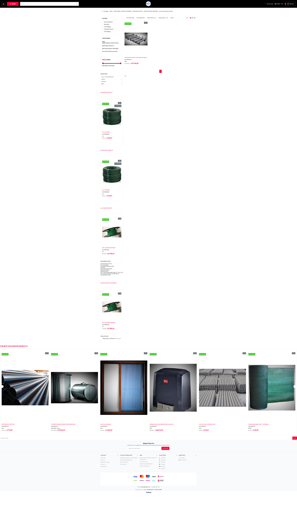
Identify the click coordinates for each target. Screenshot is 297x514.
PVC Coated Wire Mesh (162, 424)
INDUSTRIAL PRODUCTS (108, 45)
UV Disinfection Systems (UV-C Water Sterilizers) (136, 57)
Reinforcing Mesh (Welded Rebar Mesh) (216, 424)
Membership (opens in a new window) (129, 457)
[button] (109, 455)
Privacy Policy (123, 464)
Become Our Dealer (105, 462)
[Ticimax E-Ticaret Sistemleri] (148, 492)
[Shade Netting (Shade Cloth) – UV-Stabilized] (81, 387)
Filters (104, 18)
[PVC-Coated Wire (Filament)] (111, 232)
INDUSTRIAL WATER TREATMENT (110, 48)
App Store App (183, 460)
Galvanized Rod (104, 271)
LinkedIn (163, 464)
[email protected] (139, 489)
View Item (116, 120)
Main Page (103, 457)
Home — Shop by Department (3, 4)
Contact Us (103, 464)
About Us (103, 460)
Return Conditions (124, 462)
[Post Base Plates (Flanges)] (131, 387)
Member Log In (117, 338)
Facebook (163, 457)
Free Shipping (107, 26)
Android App (182, 457)
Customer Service (144, 461)
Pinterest (163, 462)
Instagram (163, 460)
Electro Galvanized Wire (106, 268)
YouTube (163, 466)
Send (295, 438)
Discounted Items (108, 22)
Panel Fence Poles (105, 270)
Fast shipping (107, 31)
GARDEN (103, 79)
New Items (106, 24)
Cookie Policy (104, 466)
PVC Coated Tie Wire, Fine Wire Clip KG (110, 273)
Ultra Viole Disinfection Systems (110, 51)
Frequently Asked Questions (146, 463)
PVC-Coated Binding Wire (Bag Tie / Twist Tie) (112, 272)
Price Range (106, 59)
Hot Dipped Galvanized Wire (107, 266)
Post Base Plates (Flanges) (114, 424)
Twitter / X (163, 468)
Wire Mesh (103, 81)
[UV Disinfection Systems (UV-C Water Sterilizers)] (136, 39)
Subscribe (165, 448)
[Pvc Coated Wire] (111, 116)
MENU (14, 4)
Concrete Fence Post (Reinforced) (17, 424)
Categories (106, 38)
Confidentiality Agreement (126, 460)
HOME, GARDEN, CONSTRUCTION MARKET (110, 43)
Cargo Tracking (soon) (145, 466)
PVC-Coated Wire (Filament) (108, 247)
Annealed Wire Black (106, 275)
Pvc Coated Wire (106, 132)
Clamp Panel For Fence (106, 263)
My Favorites (270, 3)
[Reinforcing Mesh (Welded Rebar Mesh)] (230, 387)
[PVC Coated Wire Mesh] (180, 387)
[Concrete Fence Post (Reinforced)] (32, 387)
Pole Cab (103, 267)
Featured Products (108, 29)
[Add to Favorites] (111, 120)
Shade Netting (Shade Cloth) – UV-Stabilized (68, 424)
